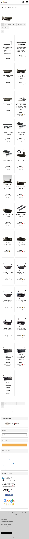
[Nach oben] (24, 536)
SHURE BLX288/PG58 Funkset (7, 244)
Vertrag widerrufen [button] (14, 445)
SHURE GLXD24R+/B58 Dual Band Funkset (21, 300)
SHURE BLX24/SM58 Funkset (8, 76)
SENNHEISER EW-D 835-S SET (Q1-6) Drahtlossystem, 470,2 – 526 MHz (21, 49)
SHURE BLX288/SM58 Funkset (21, 244)
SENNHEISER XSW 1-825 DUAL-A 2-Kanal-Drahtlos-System (8, 132)
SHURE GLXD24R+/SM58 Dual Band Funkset (21, 328)
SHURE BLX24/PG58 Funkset (21, 187)
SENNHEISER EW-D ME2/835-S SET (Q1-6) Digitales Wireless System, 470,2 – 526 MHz (21, 106)
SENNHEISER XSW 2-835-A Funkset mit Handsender (21, 132)
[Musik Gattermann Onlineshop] (3, 2)
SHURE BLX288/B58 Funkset (21, 215)
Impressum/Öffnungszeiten (7, 521)
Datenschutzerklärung (7, 460)
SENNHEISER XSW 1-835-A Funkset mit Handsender (8, 160)
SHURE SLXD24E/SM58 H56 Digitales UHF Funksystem (8, 385)
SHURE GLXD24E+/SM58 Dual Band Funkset (7, 300)
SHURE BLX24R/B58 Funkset (8, 215)
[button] (2, 24)
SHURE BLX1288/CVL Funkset (21, 160)
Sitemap (4, 469)
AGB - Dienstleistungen (7, 456)
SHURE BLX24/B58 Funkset (7, 103)
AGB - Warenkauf (6, 454)
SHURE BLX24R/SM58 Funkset (21, 77)
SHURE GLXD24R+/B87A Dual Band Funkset (7, 328)
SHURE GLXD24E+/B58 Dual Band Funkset (8, 272)
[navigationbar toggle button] (27, 2)
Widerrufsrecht (5, 466)
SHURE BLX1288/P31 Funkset (7, 188)
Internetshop (10, 537)
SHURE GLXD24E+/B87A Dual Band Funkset (21, 272)
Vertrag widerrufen (6, 532)
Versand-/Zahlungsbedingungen (9, 463)
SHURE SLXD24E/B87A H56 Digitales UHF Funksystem (8, 357)
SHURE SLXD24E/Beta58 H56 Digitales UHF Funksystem (21, 357)
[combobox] (12, 24)
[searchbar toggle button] (19, 2)
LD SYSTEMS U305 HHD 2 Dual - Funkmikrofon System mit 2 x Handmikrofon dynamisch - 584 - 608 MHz (7, 51)
